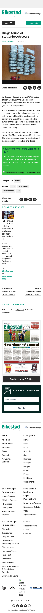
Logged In (20, 309)
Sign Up (21, 408)
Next (37, 288)
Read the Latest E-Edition (21, 379)
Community (33, 23)
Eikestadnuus (8, 41)
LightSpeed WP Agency (27, 610)
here (16, 159)
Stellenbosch (8, 191)
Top (18, 191)
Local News (23, 186)
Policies (29, 601)
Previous (8, 288)
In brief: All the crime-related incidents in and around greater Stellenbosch (7, 230)
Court (13, 186)
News (17, 181)
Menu (6, 23)
